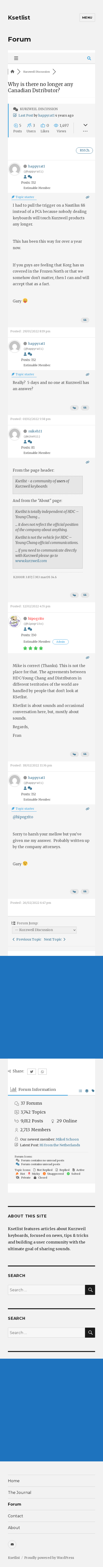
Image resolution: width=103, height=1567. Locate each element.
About (14, 1527)
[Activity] (30, 177)
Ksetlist (19, 17)
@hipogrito (23, 817)
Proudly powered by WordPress (49, 1558)
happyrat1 (46, 115)
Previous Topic (28, 939)
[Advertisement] (51, 1007)
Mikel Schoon (67, 1139)
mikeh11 (35, 431)
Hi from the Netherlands (60, 1145)
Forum (14, 1504)
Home (14, 1481)
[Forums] (12, 71)
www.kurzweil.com (31, 561)
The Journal (19, 1492)
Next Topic (53, 939)
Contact (15, 1516)
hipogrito (36, 618)
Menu (87, 17)
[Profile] (25, 177)
